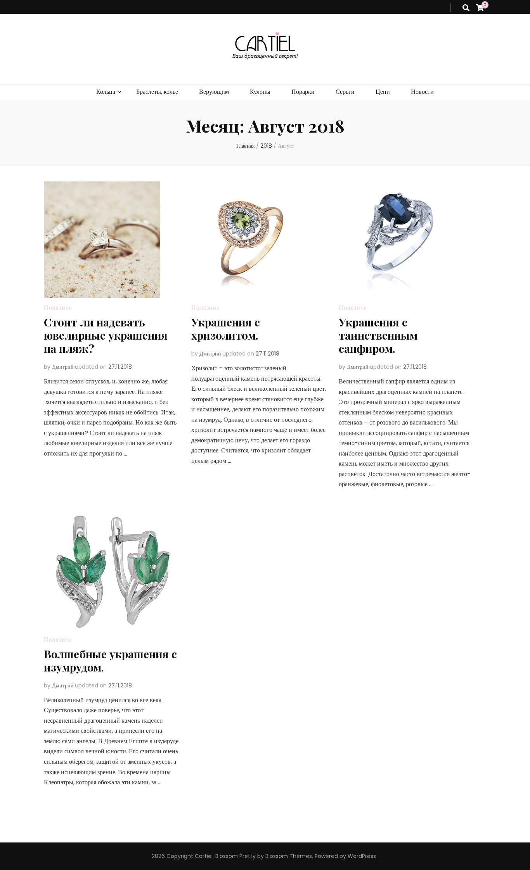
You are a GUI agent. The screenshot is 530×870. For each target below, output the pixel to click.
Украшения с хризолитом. (225, 328)
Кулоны (260, 91)
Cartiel (204, 856)
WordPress (362, 856)
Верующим (214, 91)
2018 (266, 146)
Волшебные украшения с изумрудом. (110, 660)
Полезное (58, 307)
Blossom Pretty (235, 856)
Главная (245, 146)
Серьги (345, 91)
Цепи (383, 91)
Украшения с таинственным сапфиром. (378, 335)
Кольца (105, 91)
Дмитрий (63, 367)
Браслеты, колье (157, 91)
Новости (422, 91)
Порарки (303, 91)
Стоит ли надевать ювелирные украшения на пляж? (106, 335)
